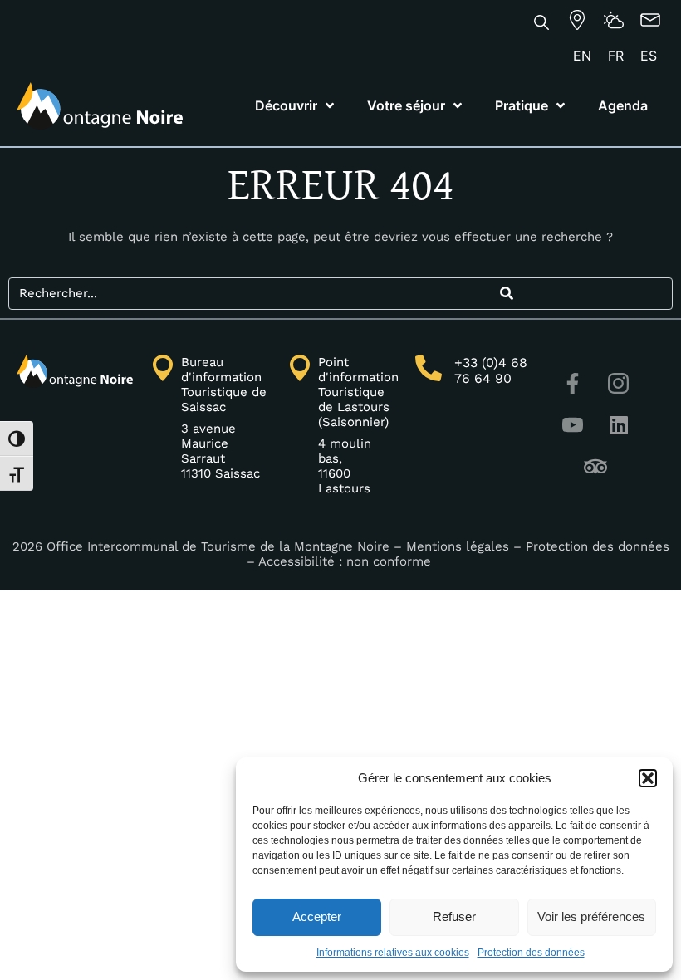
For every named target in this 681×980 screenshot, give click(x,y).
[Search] (506, 293)
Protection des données (531, 952)
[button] (647, 778)
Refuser (454, 916)
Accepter (316, 916)
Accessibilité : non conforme (346, 561)
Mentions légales (457, 546)
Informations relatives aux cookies (392, 952)
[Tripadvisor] (595, 467)
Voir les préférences (591, 916)
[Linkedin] (618, 425)
